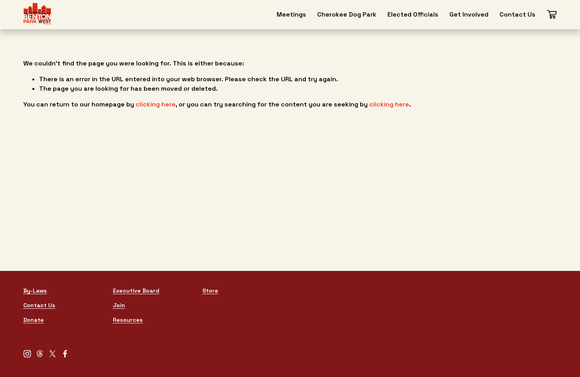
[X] (52, 354)
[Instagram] (27, 354)
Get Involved (468, 14)
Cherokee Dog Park (346, 14)
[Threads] (40, 354)
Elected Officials (412, 14)
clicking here (156, 104)
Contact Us (517, 14)
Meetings (291, 14)
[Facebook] (65, 354)
